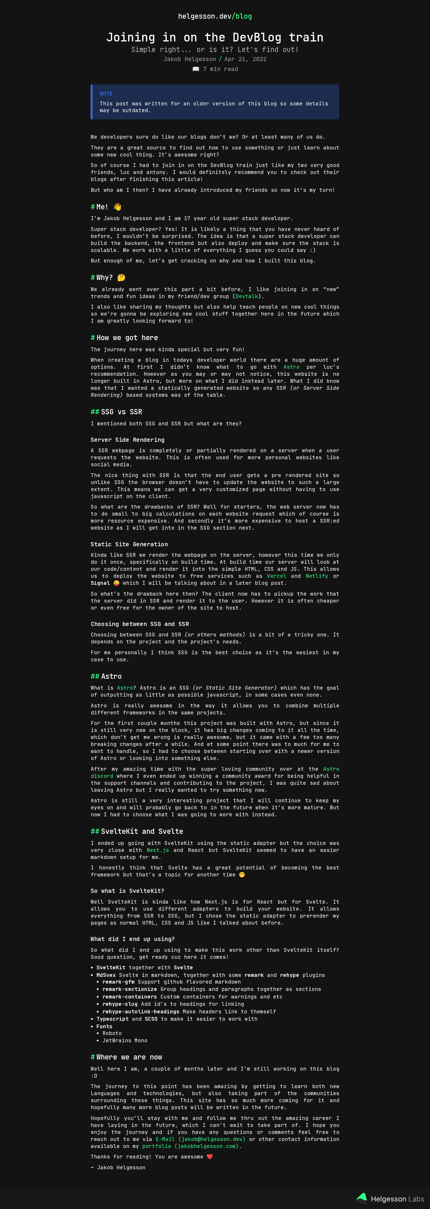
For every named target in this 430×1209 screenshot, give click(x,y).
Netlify (317, 576)
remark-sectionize (129, 989)
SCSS (151, 1018)
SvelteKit (111, 967)
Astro (291, 366)
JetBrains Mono (124, 1040)
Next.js (158, 850)
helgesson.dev (204, 16)
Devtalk (246, 296)
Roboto (112, 1033)
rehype (289, 975)
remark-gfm (118, 981)
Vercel (276, 576)
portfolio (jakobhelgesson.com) (190, 1146)
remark (254, 975)
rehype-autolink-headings (141, 1011)
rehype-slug (120, 1004)
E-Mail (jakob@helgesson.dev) (201, 1139)
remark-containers (129, 996)
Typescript (113, 1018)
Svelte (183, 967)
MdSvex (106, 975)
